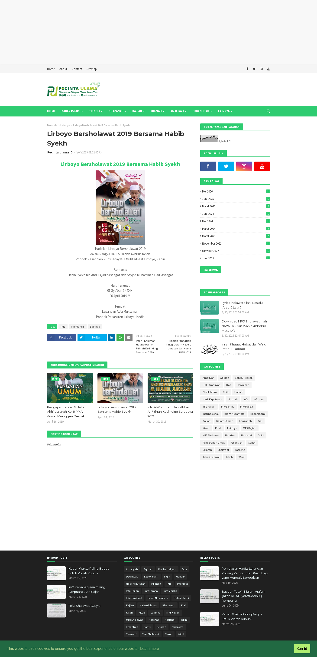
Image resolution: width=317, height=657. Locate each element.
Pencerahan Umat (214, 442)
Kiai (260, 421)
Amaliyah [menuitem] (177, 111)
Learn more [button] (149, 648)
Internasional (211, 413)
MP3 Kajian (249, 428)
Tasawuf (240, 449)
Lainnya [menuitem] (224, 111)
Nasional (246, 435)
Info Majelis (77, 326)
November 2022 (235, 244)
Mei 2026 (235, 191)
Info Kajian (209, 406)
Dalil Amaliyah (211, 385)
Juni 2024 (235, 214)
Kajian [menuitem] (137, 111)
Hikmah (233, 399)
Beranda (52, 125)
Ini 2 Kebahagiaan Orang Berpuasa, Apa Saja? (86, 589)
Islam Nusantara (234, 413)
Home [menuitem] (51, 111)
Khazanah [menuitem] (116, 111)
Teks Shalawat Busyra (84, 605)
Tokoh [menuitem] (94, 111)
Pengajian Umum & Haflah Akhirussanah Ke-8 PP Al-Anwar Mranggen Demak (66, 411)
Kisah (206, 428)
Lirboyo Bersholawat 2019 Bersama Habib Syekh (120, 164)
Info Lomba (227, 406)
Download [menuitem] (201, 111)
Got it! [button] (302, 648)
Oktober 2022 (235, 251)
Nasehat (230, 435)
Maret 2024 (235, 229)
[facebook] (247, 69)
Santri (252, 442)
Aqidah (224, 377)
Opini (261, 435)
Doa (228, 385)
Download (243, 385)
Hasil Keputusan (212, 399)
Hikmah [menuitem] (156, 111)
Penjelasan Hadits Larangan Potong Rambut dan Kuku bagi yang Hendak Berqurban (245, 573)
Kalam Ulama (224, 421)
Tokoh (229, 457)
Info (63, 326)
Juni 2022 (235, 258)
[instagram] (261, 69)
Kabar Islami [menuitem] (70, 111)
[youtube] (268, 69)
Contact (77, 69)
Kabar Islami (257, 413)
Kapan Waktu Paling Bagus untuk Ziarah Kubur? (88, 571)
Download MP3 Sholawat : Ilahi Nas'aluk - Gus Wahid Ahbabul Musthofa (245, 325)
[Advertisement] (139, 32)
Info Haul (259, 399)
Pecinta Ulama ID (60, 152)
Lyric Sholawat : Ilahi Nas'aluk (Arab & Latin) (243, 305)
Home (51, 69)
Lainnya (65, 125)
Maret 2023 (235, 236)
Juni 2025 (235, 199)
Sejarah (207, 449)
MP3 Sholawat (211, 435)
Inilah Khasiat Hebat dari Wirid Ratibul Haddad (244, 346)
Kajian (206, 421)
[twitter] (254, 69)
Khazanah (245, 421)
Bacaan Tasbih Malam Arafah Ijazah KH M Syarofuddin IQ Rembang (243, 596)
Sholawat (223, 449)
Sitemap (92, 69)
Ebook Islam (210, 392)
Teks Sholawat (211, 457)
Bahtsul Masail (243, 377)
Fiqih (226, 392)
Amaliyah (208, 377)
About (63, 69)
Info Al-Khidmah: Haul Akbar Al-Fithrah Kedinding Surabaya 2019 (170, 411)
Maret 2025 (235, 206)
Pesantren (236, 442)
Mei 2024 (235, 221)
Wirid (242, 457)
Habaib (238, 392)
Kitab (218, 428)
